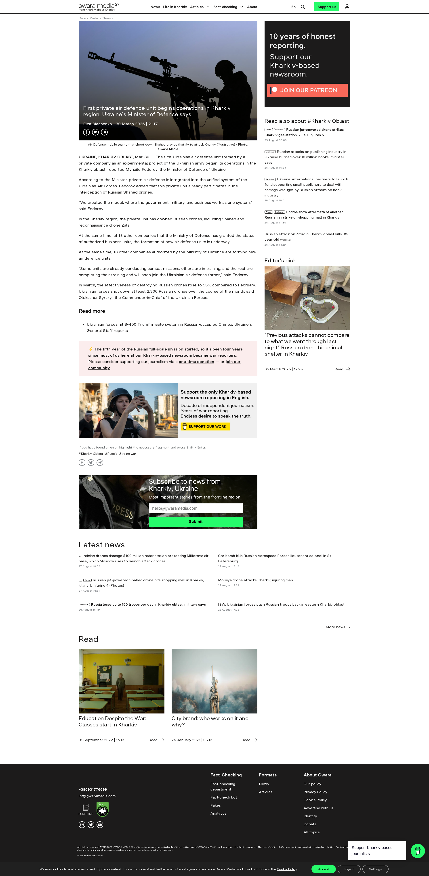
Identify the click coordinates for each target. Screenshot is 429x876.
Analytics (218, 813)
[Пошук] (302, 6)
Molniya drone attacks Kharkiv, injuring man (256, 580)
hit (121, 324)
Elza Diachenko (98, 124)
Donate (310, 824)
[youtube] (100, 824)
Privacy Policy (315, 792)
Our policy (312, 784)
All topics (312, 832)
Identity (310, 816)
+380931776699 (93, 789)
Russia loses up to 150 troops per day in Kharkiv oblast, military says (149, 604)
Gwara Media (89, 18)
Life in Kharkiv (175, 6)
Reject (349, 869)
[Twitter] (95, 132)
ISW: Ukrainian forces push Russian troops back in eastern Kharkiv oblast (281, 604)
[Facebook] (86, 132)
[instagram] (82, 824)
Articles (197, 6)
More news (335, 627)
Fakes (215, 805)
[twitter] (91, 824)
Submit (196, 521)
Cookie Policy (315, 800)
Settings (375, 869)
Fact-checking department (222, 786)
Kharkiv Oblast (92, 453)
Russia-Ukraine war (121, 453)
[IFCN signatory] (103, 810)
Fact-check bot (223, 797)
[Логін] (347, 6)
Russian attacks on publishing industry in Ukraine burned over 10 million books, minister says (305, 157)
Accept (323, 869)
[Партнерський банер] (307, 64)
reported (115, 169)
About (252, 6)
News (155, 6)
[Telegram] (104, 132)
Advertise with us (318, 808)
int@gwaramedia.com (97, 796)
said (250, 291)
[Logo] (99, 6)
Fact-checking (225, 6)
